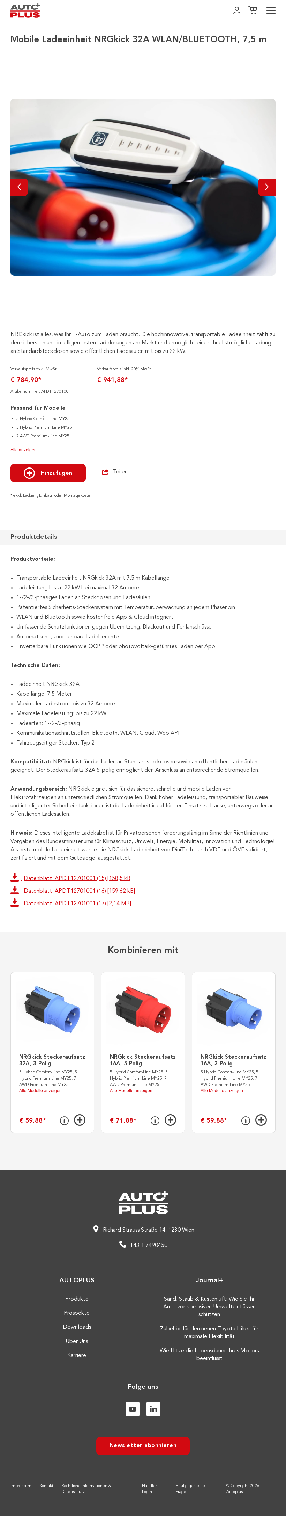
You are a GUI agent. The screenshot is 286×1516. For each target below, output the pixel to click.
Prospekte (77, 1313)
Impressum (20, 1486)
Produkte (77, 1299)
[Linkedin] (153, 1409)
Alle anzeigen (23, 450)
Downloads (77, 1327)
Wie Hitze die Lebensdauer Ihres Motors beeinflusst (209, 1355)
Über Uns (77, 1341)
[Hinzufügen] (79, 1120)
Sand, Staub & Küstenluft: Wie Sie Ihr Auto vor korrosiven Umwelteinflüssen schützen (209, 1307)
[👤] (237, 10)
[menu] (271, 10)
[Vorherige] (19, 187)
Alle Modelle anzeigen (40, 1090)
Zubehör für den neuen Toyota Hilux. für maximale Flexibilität (209, 1333)
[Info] (64, 1121)
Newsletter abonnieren (143, 1446)
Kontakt (46, 1486)
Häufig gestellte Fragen (190, 1489)
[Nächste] (267, 187)
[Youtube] (133, 1409)
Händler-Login (150, 1489)
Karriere (76, 1355)
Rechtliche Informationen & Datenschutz (86, 1489)
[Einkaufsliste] (252, 10)
